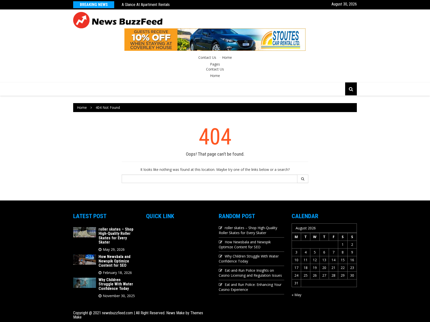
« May (296, 294)
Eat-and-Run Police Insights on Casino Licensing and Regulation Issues (250, 273)
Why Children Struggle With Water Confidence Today (116, 284)
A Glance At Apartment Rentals (146, 4)
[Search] (302, 179)
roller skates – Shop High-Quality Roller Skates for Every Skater (116, 236)
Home (227, 57)
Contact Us (207, 57)
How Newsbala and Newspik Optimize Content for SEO (114, 261)
